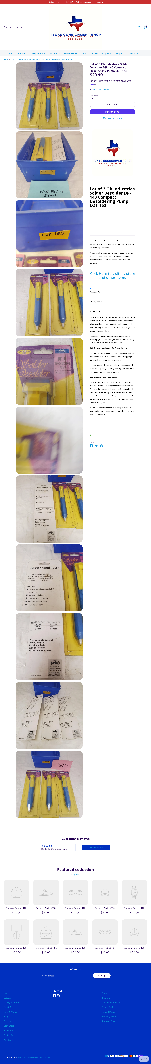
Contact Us (9, 1035)
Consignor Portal (37, 53)
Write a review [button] (96, 847)
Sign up (101, 975)
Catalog (21, 53)
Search (105, 993)
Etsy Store (121, 53)
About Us (8, 1039)
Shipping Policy (109, 1016)
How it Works (70, 53)
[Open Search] (6, 27)
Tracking (94, 53)
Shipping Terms (96, 301)
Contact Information (111, 1002)
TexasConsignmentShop (101, 89)
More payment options (112, 118)
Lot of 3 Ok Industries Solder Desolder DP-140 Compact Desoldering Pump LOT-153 (41, 59)
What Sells (55, 53)
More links (135, 53)
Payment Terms (96, 292)
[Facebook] (54, 995)
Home (11, 53)
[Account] (139, 27)
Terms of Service (110, 1021)
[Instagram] (58, 995)
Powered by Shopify (42, 1057)
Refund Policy (108, 1011)
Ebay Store (107, 53)
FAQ (83, 53)
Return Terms (95, 311)
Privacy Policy (108, 1007)
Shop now (75, 874)
